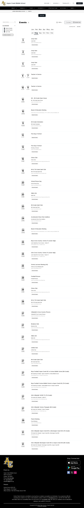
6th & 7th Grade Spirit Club (38, 169)
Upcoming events (72, 26)
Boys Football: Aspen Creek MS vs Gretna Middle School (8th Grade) (50, 371)
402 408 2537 (9, 479)
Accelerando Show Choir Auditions (40, 217)
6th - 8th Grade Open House (39, 98)
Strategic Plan (52, 8)
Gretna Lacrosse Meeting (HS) (39, 264)
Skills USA (34, 193)
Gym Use (42, 15)
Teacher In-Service (36, 74)
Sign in (79, 3)
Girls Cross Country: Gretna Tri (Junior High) (43, 252)
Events (29, 11)
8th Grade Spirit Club (37, 205)
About (13, 8)
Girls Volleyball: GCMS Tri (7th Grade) (41, 395)
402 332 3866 (10, 478)
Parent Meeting (35, 419)
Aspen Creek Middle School (18, 11)
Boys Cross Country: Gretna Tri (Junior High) (43, 240)
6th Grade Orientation (37, 122)
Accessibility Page (46, 499)
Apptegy (44, 506)
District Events (9, 28)
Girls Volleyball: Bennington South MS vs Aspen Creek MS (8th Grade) (50, 442)
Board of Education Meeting (38, 110)
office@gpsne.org (53, 497)
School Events (9, 30)
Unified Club (34, 347)
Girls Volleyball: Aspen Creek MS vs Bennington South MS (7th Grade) (50, 431)
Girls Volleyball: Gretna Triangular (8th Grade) (43, 407)
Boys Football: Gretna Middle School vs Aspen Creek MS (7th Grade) (50, 383)
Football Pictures (35, 276)
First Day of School (36, 133)
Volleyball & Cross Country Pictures (40, 312)
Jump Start (34, 38)
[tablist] (42, 29)
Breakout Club (35, 324)
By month (78, 26)
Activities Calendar (7, 34)
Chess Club (34, 157)
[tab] (32, 29)
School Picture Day (36, 181)
